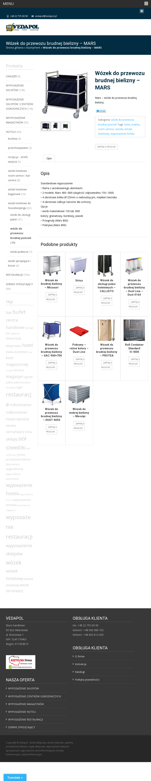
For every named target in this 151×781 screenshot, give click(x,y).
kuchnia (12, 138)
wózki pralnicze (19, 251)
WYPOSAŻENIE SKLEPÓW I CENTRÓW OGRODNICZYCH (19, 104)
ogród (28, 377)
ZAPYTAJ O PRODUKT (106, 146)
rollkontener (16, 412)
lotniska (18, 370)
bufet (19, 311)
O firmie (80, 656)
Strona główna (14, 47)
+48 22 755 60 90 (19, 16)
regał (19, 387)
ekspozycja (13, 338)
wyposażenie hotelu (122, 133)
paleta (9, 382)
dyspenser (15, 333)
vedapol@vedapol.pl (46, 16)
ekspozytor (14, 346)
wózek (119, 129)
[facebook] (142, 11)
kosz (30, 352)
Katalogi (80, 672)
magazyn (14, 376)
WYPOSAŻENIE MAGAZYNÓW (26, 704)
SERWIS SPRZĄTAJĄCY (19, 284)
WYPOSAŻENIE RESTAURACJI (25, 719)
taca (8, 464)
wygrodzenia (14, 469)
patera (18, 382)
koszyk (9, 370)
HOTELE (11, 132)
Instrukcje (81, 664)
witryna (16, 464)
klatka (10, 352)
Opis (49, 158)
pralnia (135, 124)
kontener (21, 352)
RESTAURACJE (14, 274)
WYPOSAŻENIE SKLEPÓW (23, 688)
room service (106, 129)
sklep (28, 432)
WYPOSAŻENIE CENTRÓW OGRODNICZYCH (34, 696)
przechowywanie (18, 148)
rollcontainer (21, 404)
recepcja (10, 387)
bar (9, 312)
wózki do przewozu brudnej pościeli (20, 233)
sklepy (11, 439)
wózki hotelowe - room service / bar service (19, 175)
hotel (127, 124)
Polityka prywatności (87, 679)
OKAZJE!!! (11, 76)
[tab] (49, 158)
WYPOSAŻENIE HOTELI (22, 711)
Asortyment (33, 47)
